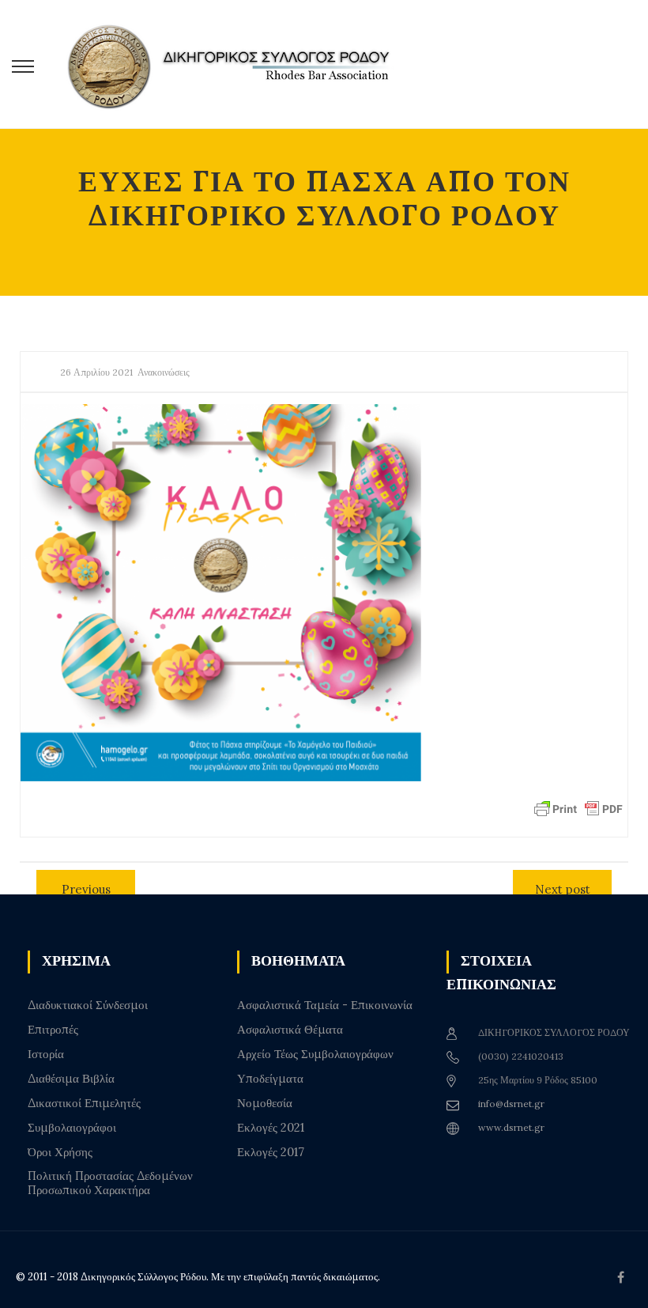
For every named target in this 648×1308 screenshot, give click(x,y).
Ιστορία (46, 1054)
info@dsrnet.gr (511, 1104)
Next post (562, 889)
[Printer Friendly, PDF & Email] (578, 808)
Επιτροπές (53, 1030)
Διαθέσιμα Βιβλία (71, 1079)
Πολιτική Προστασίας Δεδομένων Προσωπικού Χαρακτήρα (110, 1183)
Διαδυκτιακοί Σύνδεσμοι (88, 1005)
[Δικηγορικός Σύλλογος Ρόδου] (237, 64)
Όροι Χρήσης (60, 1152)
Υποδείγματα (270, 1079)
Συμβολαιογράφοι (72, 1128)
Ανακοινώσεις (164, 372)
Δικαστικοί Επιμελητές (84, 1103)
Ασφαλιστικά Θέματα (290, 1030)
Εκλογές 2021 (270, 1128)
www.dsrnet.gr (511, 1127)
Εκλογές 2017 (270, 1152)
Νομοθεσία (264, 1103)
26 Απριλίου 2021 (96, 372)
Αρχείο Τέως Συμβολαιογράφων (315, 1054)
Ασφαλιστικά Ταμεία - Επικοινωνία (325, 1005)
